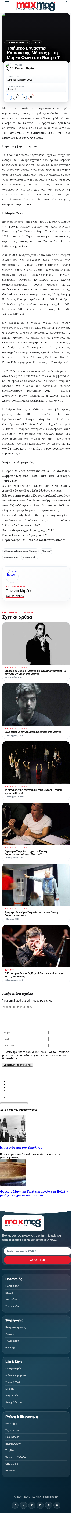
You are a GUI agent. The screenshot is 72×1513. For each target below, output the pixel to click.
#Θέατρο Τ (47, 551)
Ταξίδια (9, 1450)
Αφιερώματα (12, 1299)
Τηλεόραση (12, 1340)
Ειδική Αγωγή (13, 1443)
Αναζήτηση (37, 1260)
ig (40, 1505)
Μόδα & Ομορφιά (15, 1375)
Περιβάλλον (12, 1436)
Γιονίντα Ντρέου (19, 591)
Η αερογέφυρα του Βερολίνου (21, 1147)
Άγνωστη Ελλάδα (15, 1457)
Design (9, 1388)
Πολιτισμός (12, 1285)
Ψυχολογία (11, 1395)
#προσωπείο (29, 557)
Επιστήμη (11, 1423)
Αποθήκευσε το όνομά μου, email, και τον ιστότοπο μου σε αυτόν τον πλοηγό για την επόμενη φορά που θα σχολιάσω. (35, 1055)
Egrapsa (10, 1470)
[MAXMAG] (36, 6)
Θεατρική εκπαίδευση (17, 42)
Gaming (10, 1347)
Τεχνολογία (12, 1430)
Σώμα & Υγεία (13, 1382)
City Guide (11, 1463)
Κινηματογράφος (15, 1327)
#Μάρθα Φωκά (11, 557)
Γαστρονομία (13, 1368)
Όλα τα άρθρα (15, 596)
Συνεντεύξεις (12, 1306)
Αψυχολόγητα (13, 1402)
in (24, 97)
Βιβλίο (9, 1292)
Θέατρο (36, 42)
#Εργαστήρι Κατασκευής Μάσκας (20, 551)
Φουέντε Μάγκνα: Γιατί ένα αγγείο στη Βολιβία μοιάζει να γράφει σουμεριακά (34, 1193)
